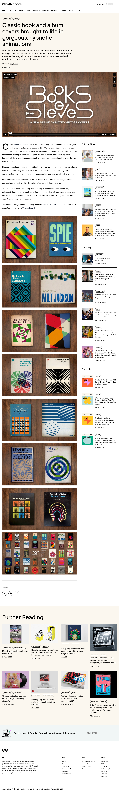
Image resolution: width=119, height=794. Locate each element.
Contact (64, 764)
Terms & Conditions (88, 761)
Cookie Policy (86, 766)
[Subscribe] (115, 733)
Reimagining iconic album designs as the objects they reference (43, 702)
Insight (98, 205)
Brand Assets (66, 774)
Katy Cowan (14, 64)
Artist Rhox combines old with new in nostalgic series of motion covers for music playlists (103, 709)
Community (66, 766)
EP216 (98, 376)
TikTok (103, 764)
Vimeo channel (28, 208)
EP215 (98, 394)
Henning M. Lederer (21, 56)
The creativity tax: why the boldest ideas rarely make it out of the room (105, 175)
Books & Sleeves (21, 144)
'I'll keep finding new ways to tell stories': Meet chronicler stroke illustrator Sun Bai (104, 157)
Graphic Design (48, 696)
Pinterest (104, 776)
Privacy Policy (86, 764)
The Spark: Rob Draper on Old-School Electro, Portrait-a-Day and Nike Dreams (105, 382)
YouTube (104, 766)
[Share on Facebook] (17, 593)
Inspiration (7, 18)
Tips (97, 169)
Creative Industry (19, 647)
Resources (99, 187)
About (64, 761)
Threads (104, 774)
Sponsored (75, 645)
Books (74, 692)
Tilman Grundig (49, 204)
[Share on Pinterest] (10, 593)
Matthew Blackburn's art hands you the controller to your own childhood (105, 297)
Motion (16, 18)
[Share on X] (4, 593)
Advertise (65, 771)
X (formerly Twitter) (107, 769)
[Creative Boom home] (12, 4)
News (98, 226)
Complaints (85, 769)
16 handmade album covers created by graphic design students (14, 698)
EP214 (98, 414)
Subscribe (100, 4)
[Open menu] (116, 4)
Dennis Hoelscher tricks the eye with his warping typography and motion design (103, 660)
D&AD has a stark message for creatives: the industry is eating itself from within (105, 315)
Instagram (104, 761)
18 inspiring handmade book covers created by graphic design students (73, 651)
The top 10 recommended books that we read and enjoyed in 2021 (72, 698)
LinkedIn (104, 771)
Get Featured (66, 769)
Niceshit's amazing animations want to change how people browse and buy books (44, 652)
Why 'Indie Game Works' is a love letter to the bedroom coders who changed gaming (105, 193)
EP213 (98, 434)
